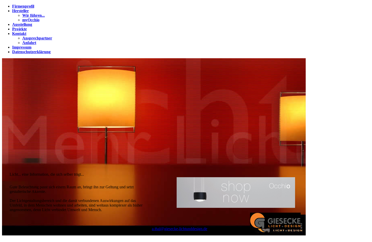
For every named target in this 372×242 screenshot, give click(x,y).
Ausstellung (22, 24)
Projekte (19, 29)
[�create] (236, 206)
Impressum (21, 47)
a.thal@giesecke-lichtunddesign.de (179, 229)
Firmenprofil (23, 6)
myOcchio (30, 20)
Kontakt (19, 33)
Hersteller (20, 11)
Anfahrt (29, 43)
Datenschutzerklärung (31, 52)
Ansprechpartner (37, 38)
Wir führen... (33, 15)
